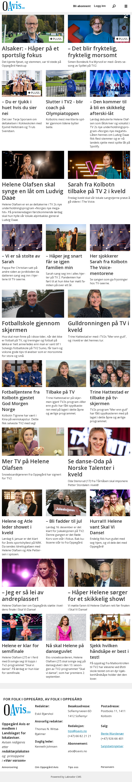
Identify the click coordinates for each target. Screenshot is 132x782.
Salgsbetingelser (112, 746)
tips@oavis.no (77, 731)
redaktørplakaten (15, 751)
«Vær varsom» (15, 760)
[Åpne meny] (126, 6)
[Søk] (114, 6)
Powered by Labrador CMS (66, 776)
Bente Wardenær (112, 734)
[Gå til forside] (36, 6)
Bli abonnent (82, 6)
